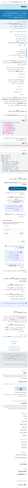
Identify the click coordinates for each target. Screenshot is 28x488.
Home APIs (24, 403)
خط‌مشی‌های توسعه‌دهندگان (21, 457)
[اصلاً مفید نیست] (15, 35)
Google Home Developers (21, 31)
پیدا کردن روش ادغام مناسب (21, 392)
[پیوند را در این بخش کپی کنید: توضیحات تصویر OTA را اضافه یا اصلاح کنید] (17, 281)
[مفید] (18, 35)
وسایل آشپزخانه (23, 429)
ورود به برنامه (5, 1)
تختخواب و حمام (23, 432)
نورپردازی (25, 415)
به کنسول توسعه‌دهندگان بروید (17, 188)
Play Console (23, 464)
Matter (24, 6)
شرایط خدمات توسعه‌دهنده (21, 454)
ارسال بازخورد (21, 38)
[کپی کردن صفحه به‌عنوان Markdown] (20, 45)
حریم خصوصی (20, 480)
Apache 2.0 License (14, 356)
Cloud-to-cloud (23, 381)
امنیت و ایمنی (24, 421)
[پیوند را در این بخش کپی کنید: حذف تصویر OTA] (12, 312)
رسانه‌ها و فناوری (23, 424)
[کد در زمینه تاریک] (23, 120)
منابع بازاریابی (24, 444)
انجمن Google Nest (22, 474)
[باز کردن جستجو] (10, 2)
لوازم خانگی (24, 427)
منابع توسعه (24, 447)
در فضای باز (24, 435)
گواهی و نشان (24, 442)
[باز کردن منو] (24, 2)
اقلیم (26, 418)
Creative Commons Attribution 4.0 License (15, 355)
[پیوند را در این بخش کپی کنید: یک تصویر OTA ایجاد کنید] (6, 111)
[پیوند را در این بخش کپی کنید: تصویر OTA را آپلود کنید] (7, 179)
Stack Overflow (23, 471)
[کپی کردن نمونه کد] (25, 120)
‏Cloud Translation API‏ (14, 23)
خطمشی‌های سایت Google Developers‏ (15, 358)
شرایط (25, 480)
